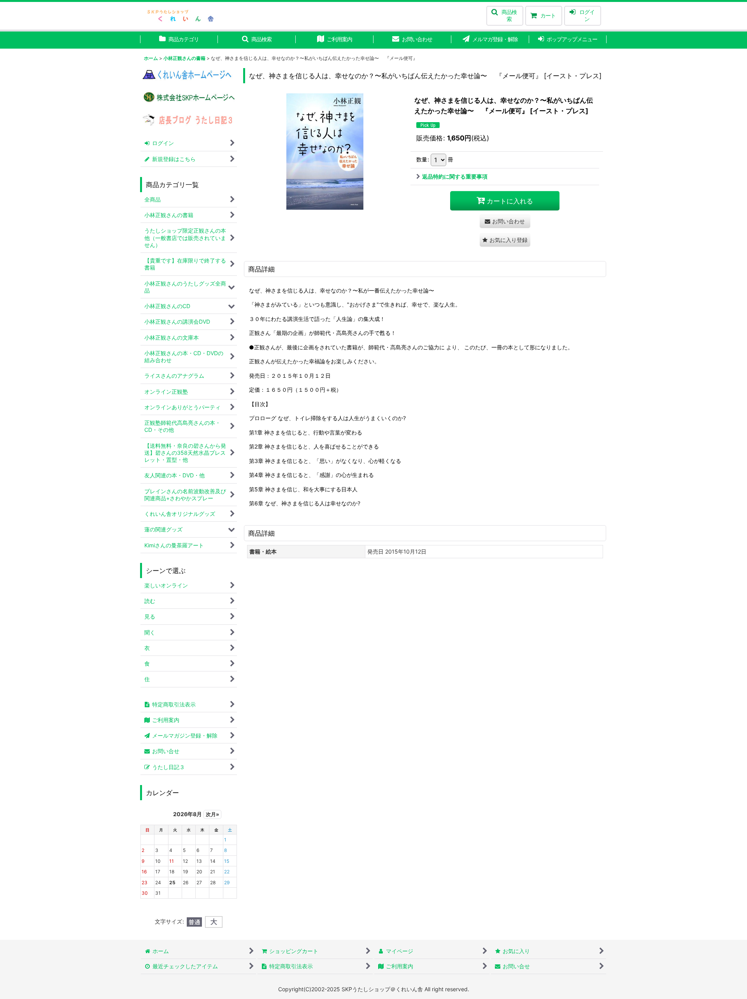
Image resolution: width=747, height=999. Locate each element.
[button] (504, 16)
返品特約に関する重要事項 (454, 176)
